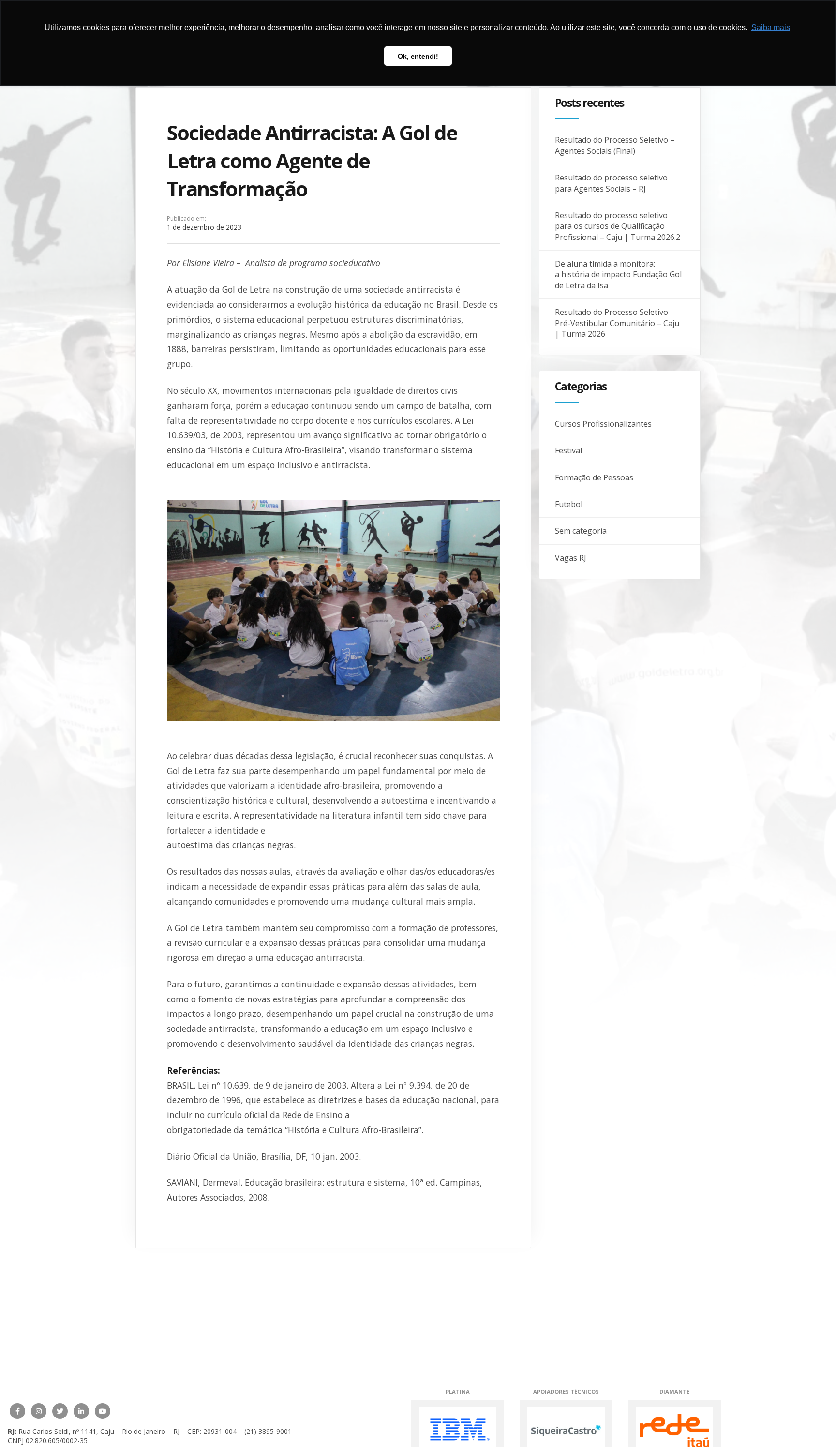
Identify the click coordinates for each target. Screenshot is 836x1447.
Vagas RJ (570, 557)
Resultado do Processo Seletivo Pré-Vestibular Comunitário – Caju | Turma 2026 (617, 323)
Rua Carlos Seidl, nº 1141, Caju (66, 1431)
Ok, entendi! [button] (418, 56)
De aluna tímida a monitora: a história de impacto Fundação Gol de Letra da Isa (618, 274)
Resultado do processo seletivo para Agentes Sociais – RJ (611, 183)
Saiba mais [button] (770, 27)
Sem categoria (581, 530)
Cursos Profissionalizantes (603, 423)
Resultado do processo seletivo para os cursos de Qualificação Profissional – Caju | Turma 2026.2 (617, 226)
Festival (568, 450)
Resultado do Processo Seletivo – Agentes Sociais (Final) (614, 145)
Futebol (568, 504)
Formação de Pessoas (594, 477)
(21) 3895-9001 (268, 1431)
